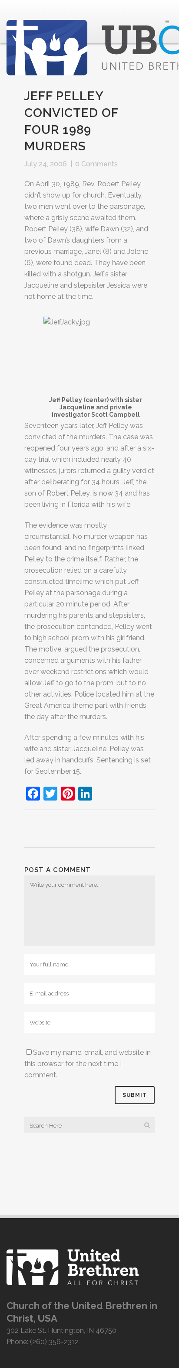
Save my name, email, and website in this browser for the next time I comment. (87, 1063)
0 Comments (96, 164)
